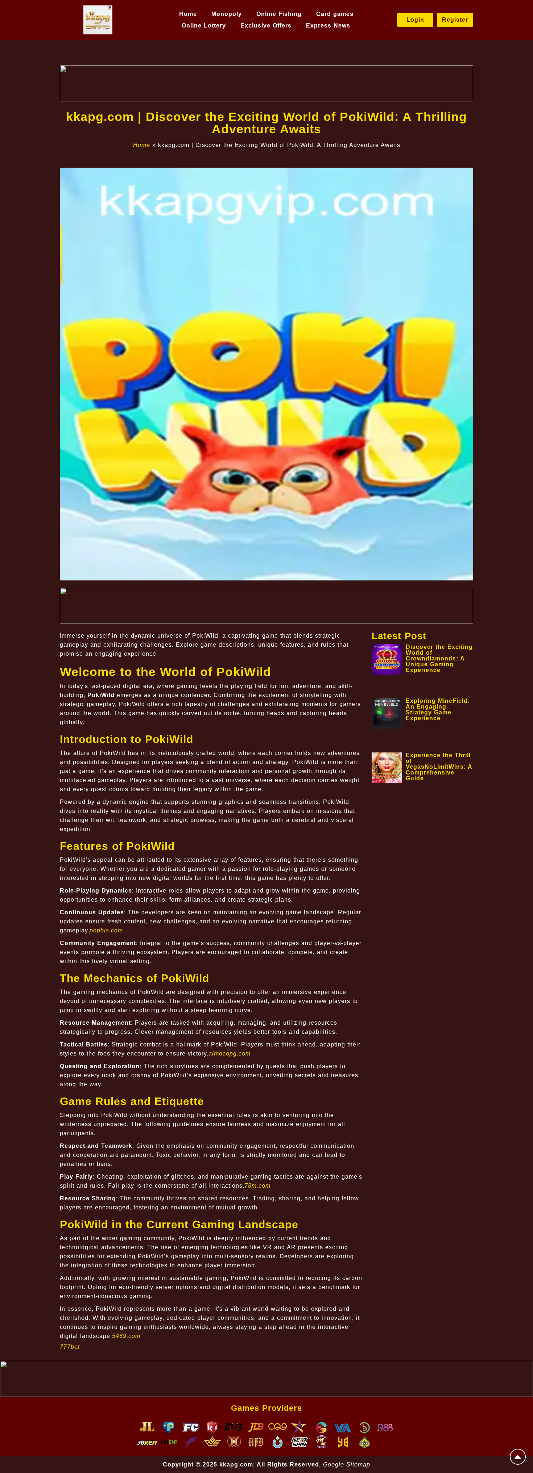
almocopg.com (229, 1053)
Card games (335, 14)
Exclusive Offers (266, 25)
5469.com (126, 1336)
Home (188, 14)
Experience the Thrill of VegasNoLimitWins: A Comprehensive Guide (439, 766)
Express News (328, 25)
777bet (70, 1347)
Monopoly (226, 14)
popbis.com (106, 930)
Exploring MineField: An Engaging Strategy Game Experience (438, 709)
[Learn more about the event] (266, 83)
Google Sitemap (346, 1464)
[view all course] (518, 1457)
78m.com (257, 1186)
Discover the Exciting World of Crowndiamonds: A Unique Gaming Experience (439, 658)
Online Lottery (204, 25)
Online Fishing (279, 14)
